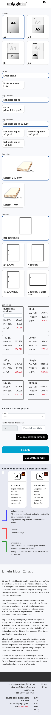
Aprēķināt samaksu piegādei (16, 409)
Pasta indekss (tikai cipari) (13, 423)
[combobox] (23, 416)
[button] (13, 27)
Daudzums (6, 305)
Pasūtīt (25, 449)
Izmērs (5, 14)
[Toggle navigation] (3, 4)
